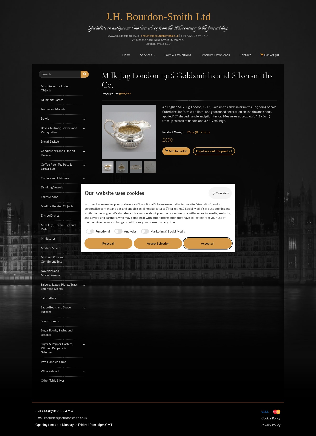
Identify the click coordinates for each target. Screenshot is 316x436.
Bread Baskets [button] (50, 141)
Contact (245, 55)
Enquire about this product (214, 151)
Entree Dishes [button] (50, 215)
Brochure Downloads (215, 55)
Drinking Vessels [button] (52, 187)
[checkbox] (97, 231)
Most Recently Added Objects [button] (55, 88)
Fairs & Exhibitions (177, 55)
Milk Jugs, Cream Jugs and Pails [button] (58, 227)
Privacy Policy (271, 425)
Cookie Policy (271, 418)
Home (126, 55)
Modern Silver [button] (50, 248)
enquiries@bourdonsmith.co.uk (160, 35)
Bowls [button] (45, 118)
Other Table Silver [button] (52, 380)
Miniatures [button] (48, 238)
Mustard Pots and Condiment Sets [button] (52, 259)
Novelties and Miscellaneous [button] (50, 273)
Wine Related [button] (50, 371)
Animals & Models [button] (53, 109)
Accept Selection (158, 243)
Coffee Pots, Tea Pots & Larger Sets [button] (56, 167)
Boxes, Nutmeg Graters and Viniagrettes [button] (59, 130)
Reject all (108, 243)
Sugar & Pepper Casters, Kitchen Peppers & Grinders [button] (57, 348)
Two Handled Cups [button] (53, 362)
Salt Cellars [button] (48, 298)
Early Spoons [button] (49, 197)
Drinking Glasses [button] (52, 100)
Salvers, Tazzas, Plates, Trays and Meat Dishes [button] (59, 287)
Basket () (271, 55)
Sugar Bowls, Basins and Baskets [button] (57, 332)
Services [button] (146, 55)
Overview (222, 193)
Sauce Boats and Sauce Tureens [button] (56, 309)
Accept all (207, 243)
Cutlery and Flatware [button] (55, 178)
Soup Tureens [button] (50, 321)
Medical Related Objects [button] (57, 206)
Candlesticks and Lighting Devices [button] (58, 153)
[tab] (64, 88)
